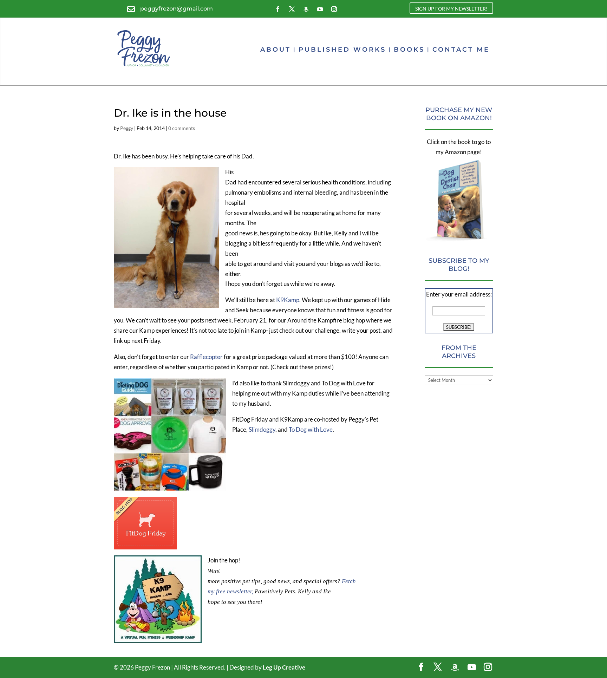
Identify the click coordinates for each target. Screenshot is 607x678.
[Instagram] (488, 668)
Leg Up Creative (284, 667)
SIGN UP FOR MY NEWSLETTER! (451, 9)
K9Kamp (287, 300)
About (275, 49)
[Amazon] (455, 667)
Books (409, 49)
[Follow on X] (292, 9)
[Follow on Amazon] (306, 9)
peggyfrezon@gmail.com (176, 8)
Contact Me (461, 49)
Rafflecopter (207, 356)
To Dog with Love (311, 429)
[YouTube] (472, 667)
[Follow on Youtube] (320, 9)
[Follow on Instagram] (334, 9)
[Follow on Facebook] (277, 9)
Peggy (126, 128)
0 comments (181, 128)
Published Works (342, 49)
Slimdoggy (262, 429)
